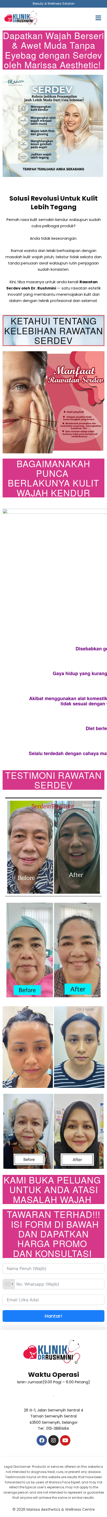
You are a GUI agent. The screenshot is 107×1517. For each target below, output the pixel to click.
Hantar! (53, 1316)
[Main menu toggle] (98, 18)
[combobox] (9, 1284)
